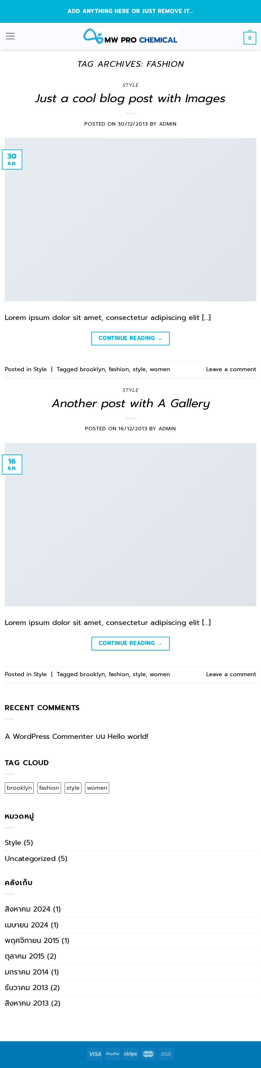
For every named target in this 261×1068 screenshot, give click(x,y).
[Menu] (10, 36)
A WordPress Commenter (49, 736)
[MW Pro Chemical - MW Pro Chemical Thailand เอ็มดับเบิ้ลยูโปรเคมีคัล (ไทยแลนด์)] (130, 36)
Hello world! (128, 736)
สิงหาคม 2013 (27, 1003)
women (160, 369)
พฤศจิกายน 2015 (32, 940)
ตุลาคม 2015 (25, 956)
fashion (119, 369)
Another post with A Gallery (131, 403)
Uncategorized (30, 858)
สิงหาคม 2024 (28, 909)
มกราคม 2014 (27, 972)
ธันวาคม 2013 (26, 987)
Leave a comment (231, 369)
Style (131, 85)
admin (168, 124)
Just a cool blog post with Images (130, 98)
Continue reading (130, 338)
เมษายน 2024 (26, 925)
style (139, 369)
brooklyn (92, 369)
